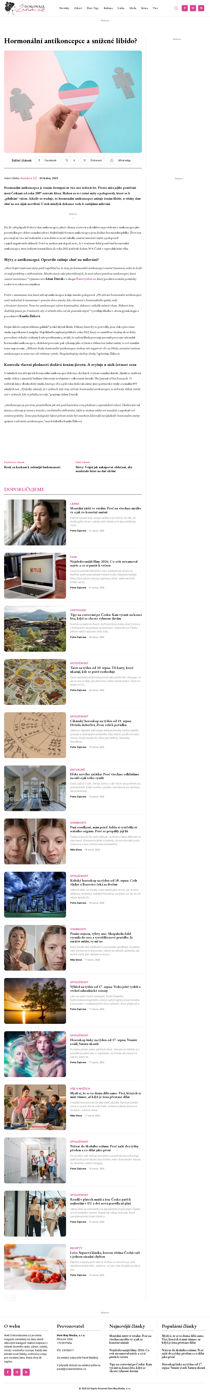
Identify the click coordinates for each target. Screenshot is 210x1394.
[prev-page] (6, 1297)
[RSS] (201, 8)
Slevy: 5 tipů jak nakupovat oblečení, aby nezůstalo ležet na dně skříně (104, 469)
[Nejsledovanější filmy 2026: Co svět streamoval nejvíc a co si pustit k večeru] (35, 576)
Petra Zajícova (78, 530)
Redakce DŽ (29, 178)
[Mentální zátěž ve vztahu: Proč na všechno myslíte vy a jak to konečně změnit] (35, 522)
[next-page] (13, 1297)
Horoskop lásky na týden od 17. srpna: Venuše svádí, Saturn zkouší (103, 1042)
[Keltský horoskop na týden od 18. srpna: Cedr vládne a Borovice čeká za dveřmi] (35, 895)
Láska (74, 503)
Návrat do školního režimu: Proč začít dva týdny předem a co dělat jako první (104, 1148)
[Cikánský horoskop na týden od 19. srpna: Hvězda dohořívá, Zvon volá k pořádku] (35, 735)
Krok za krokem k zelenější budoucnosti (32, 467)
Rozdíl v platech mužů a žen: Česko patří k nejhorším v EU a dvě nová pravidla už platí (100, 1201)
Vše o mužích (80, 1088)
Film (73, 557)
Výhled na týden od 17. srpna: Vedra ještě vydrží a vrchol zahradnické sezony (105, 988)
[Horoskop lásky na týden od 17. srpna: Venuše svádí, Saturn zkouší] (35, 1054)
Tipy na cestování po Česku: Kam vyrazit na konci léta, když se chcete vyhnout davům (106, 616)
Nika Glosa (76, 849)
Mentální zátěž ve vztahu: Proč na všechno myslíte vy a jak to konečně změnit (105, 510)
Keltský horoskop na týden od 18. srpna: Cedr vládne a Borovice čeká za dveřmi (103, 882)
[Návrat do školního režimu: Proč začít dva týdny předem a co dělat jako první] (35, 1160)
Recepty (76, 1248)
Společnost (79, 663)
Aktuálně (77, 769)
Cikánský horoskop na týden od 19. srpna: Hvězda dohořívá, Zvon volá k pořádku (100, 723)
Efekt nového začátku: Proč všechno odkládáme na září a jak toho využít (104, 776)
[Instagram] (193, 8)
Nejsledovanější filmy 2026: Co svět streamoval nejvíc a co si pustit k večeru (103, 563)
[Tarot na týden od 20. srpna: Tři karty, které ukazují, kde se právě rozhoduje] (35, 682)
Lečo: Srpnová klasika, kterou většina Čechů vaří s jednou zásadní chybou (105, 1254)
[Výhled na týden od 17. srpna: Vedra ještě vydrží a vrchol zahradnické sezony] (35, 1001)
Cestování (78, 610)
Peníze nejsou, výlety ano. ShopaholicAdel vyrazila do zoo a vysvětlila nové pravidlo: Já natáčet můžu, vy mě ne (101, 937)
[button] (176, 8)
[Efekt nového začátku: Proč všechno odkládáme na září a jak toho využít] (35, 788)
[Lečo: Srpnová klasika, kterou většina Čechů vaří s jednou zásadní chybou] (35, 1267)
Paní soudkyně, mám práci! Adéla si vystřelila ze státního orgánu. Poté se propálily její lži (103, 829)
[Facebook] (185, 8)
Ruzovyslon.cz (86, 279)
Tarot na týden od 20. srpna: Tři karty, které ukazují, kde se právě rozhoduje (102, 669)
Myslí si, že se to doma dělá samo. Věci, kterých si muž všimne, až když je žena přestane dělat (105, 1095)
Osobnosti (78, 822)
